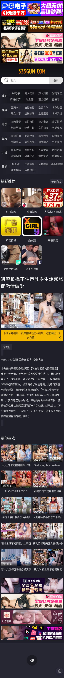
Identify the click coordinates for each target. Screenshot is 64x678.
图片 (4, 138)
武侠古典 (57, 150)
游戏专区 (57, 93)
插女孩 (16, 164)
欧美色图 (43, 135)
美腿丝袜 (16, 141)
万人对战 (43, 93)
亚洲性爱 (16, 121)
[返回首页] (59, 670)
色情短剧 (29, 170)
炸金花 (29, 99)
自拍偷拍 (29, 107)
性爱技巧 (57, 156)
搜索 (56, 80)
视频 (4, 110)
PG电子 (16, 93)
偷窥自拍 (16, 135)
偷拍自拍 (29, 121)
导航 (4, 167)
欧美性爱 (57, 121)
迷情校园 (16, 156)
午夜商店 (29, 164)
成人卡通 (43, 121)
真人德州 (29, 93)
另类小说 (29, 156)
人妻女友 (43, 150)
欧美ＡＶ (43, 107)
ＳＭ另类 (57, 113)
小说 (4, 152)
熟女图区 (43, 141)
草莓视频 (43, 164)
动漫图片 (57, 135)
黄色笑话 (43, 156)
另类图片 (57, 141)
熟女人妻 (16, 113)
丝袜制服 (29, 113)
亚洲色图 (29, 135)
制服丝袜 (16, 127)
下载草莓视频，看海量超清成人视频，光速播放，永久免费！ (32, 335)
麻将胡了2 (16, 99)
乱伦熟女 (43, 127)
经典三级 (29, 127)
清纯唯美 (29, 141)
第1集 (6, 347)
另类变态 (57, 127)
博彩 (4, 96)
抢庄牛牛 (57, 99)
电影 (4, 124)
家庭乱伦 (29, 150)
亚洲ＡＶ (16, 107)
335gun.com (32, 71)
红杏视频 (16, 170)
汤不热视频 (57, 164)
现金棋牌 (43, 99)
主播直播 (43, 113)
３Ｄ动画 (57, 107)
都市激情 (16, 150)
